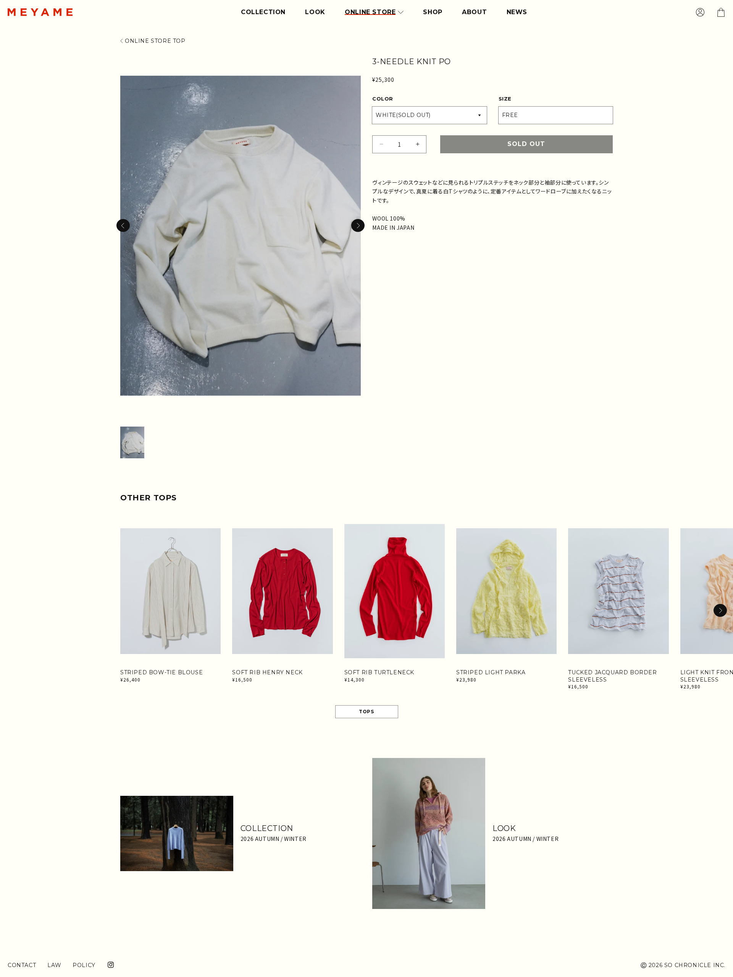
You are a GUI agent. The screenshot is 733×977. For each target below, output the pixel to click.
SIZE (505, 99)
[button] (358, 225)
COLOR (382, 99)
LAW (54, 965)
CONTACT (22, 965)
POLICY (84, 965)
